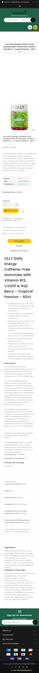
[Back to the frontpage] (19, 52)
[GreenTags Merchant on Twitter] (12, 666)
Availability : (9, 184)
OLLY (20, 179)
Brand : (7, 179)
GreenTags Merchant (26, 664)
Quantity (6, 201)
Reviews (19, 246)
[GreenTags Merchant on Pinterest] (19, 667)
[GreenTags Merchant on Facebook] (15, 667)
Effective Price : (9, 193)
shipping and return (19, 251)
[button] (23, 210)
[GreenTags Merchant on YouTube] (26, 667)
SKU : (6, 181)
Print (18, 220)
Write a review (10, 147)
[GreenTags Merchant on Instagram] (23, 667)
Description (19, 241)
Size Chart (8, 220)
